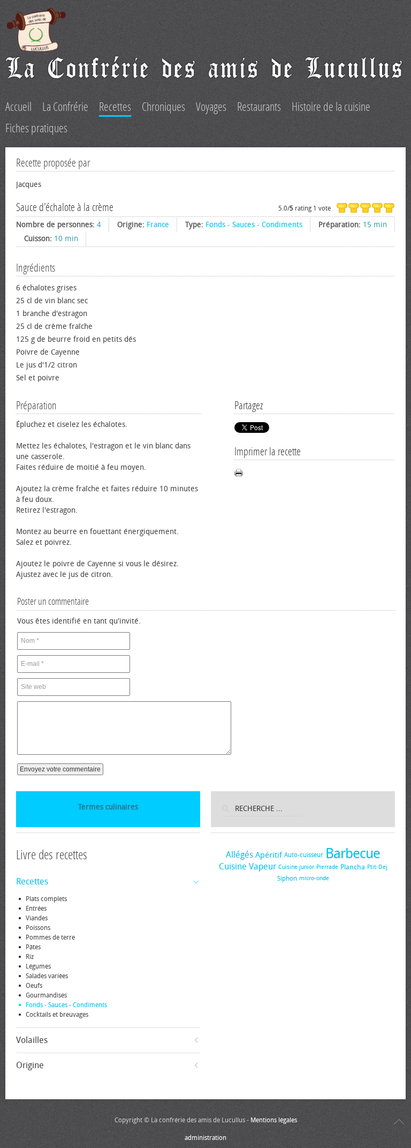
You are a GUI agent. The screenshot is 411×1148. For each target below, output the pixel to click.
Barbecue (352, 853)
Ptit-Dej (377, 867)
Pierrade (327, 867)
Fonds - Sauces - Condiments (254, 224)
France (158, 224)
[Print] (238, 472)
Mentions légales (273, 1120)
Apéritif (268, 855)
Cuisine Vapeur (247, 866)
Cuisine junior (296, 867)
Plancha (352, 867)
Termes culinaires (108, 807)
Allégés (239, 855)
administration (205, 1138)
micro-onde (314, 878)
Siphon (287, 878)
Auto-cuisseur (303, 855)
